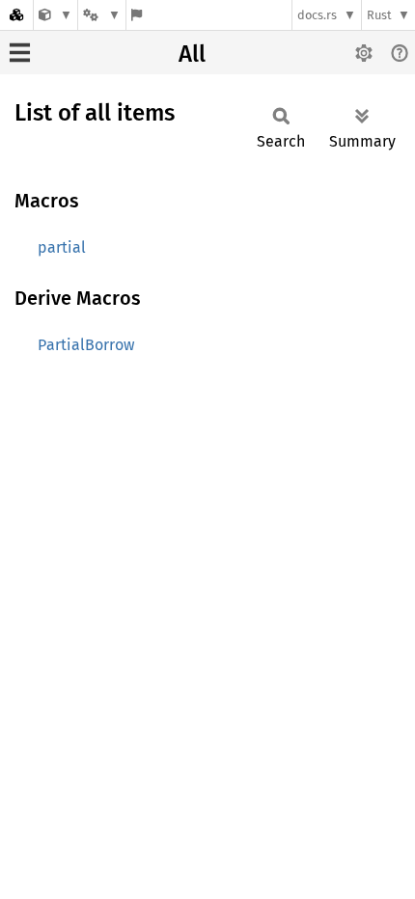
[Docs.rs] (16, 15)
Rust (379, 15)
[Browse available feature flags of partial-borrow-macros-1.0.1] (136, 15)
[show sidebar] (20, 52)
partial (62, 247)
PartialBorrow (86, 345)
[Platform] (101, 15)
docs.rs (317, 15)
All (192, 54)
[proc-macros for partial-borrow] (55, 15)
